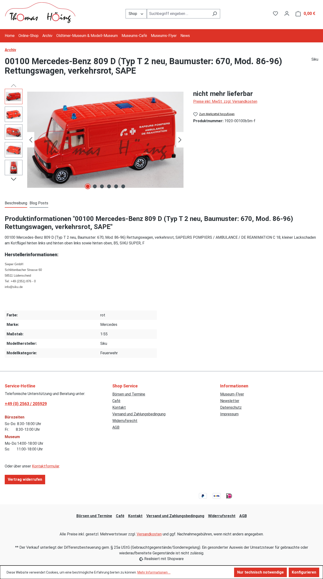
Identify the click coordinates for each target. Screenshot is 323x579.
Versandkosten (149, 534)
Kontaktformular (45, 466)
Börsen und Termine (128, 394)
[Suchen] (214, 13)
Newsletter (229, 401)
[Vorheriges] (30, 140)
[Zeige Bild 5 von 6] (116, 186)
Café (116, 401)
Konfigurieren (304, 572)
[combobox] (178, 13)
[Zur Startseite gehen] (40, 12)
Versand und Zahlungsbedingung (139, 414)
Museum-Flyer (232, 394)
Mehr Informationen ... (153, 572)
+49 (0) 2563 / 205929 (26, 403)
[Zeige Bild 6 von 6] (123, 186)
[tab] (16, 203)
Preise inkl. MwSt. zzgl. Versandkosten (225, 101)
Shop (133, 13)
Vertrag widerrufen (25, 479)
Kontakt (119, 407)
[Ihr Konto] (286, 13)
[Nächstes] (179, 140)
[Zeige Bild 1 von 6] (88, 186)
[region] (94, 140)
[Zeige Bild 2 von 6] (95, 186)
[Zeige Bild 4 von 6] (109, 186)
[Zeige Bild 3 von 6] (102, 186)
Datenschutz (231, 407)
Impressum (229, 414)
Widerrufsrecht (124, 420)
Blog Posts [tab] (39, 203)
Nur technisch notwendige (260, 572)
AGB (115, 427)
